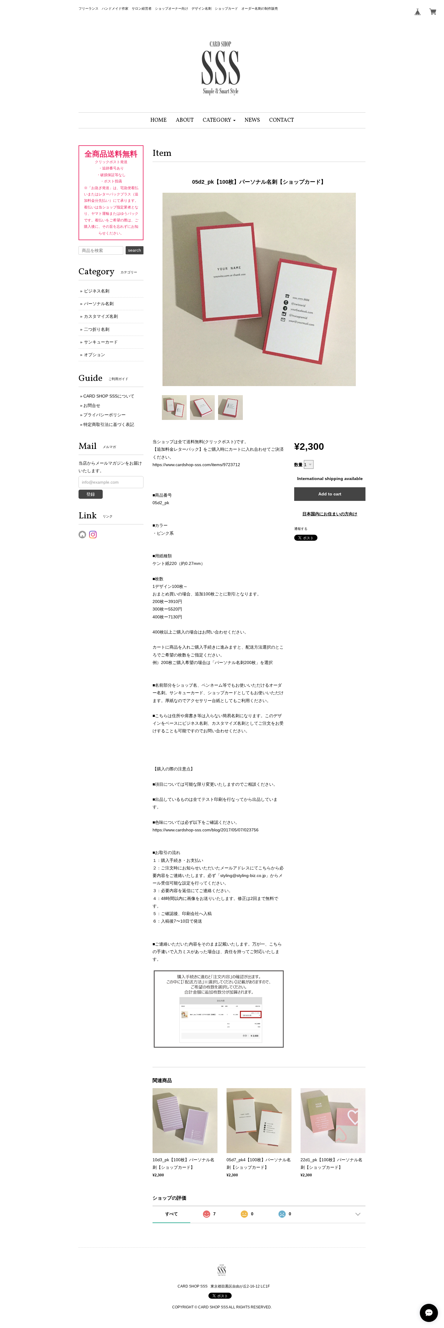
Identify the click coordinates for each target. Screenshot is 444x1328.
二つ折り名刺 (96, 329)
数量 (298, 464)
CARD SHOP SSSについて (108, 396)
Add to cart (329, 494)
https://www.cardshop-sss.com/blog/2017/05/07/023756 (206, 829)
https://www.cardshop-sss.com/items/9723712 (196, 464)
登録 (90, 494)
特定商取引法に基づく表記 (108, 424)
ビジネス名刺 (96, 290)
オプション (94, 354)
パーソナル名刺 (99, 303)
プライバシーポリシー (104, 414)
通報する (300, 528)
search (134, 250)
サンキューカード (101, 342)
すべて (171, 1213)
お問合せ (91, 405)
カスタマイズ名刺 (101, 316)
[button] (219, 120)
